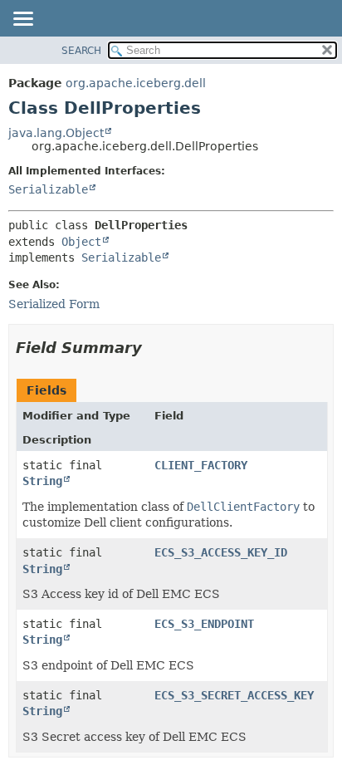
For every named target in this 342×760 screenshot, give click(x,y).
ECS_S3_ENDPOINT (204, 623)
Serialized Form (54, 304)
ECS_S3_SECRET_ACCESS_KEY (234, 695)
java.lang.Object (56, 133)
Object (81, 241)
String (42, 481)
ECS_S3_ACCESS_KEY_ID (220, 552)
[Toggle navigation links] (22, 20)
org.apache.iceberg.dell (136, 83)
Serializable (48, 189)
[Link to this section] (153, 347)
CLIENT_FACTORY (200, 465)
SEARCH (81, 50)
